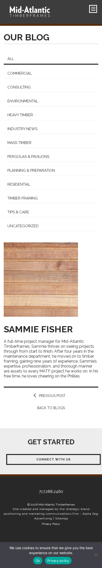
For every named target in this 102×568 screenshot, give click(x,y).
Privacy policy (58, 561)
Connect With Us (53, 459)
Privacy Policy (51, 524)
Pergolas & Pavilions (28, 156)
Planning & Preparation (31, 170)
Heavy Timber (20, 115)
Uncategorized (23, 226)
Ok (38, 561)
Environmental (22, 101)
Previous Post (52, 396)
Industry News (22, 129)
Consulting (19, 87)
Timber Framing (22, 198)
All (10, 59)
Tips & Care (18, 212)
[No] (95, 554)
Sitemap (61, 518)
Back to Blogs (51, 408)
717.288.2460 (25, 29)
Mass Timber (19, 143)
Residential (18, 184)
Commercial (19, 73)
